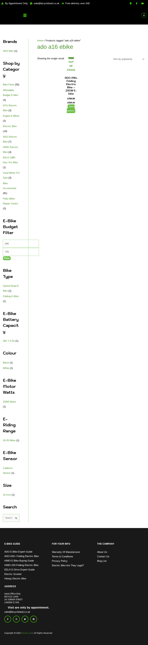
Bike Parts (8, 84)
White (6, 368)
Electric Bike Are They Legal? (68, 565)
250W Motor (9, 401)
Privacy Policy (59, 561)
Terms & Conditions (62, 556)
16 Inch (7, 494)
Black (6, 362)
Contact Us (103, 556)
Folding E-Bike (11, 296)
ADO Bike (8, 51)
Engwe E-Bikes (11, 116)
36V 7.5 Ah (9, 341)
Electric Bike (10, 126)
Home (40, 40)
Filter (7, 258)
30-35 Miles (9, 440)
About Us (102, 552)
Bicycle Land (27, 633)
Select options (71, 108)
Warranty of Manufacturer (66, 552)
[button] (25, 16)
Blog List (102, 561)
